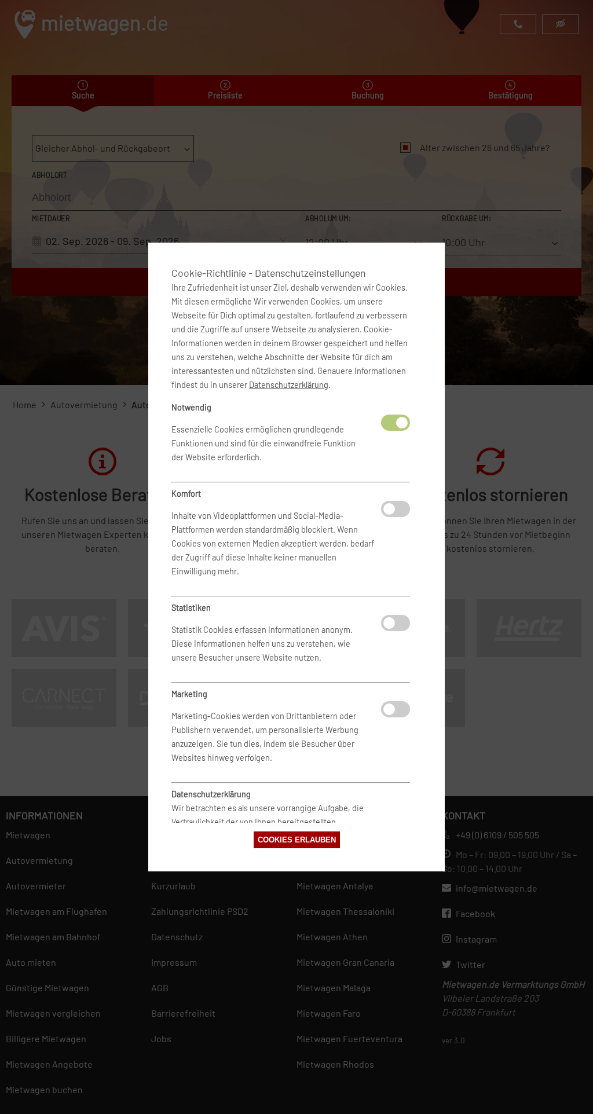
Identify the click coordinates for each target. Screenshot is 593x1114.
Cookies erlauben (297, 840)
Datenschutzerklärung (288, 385)
